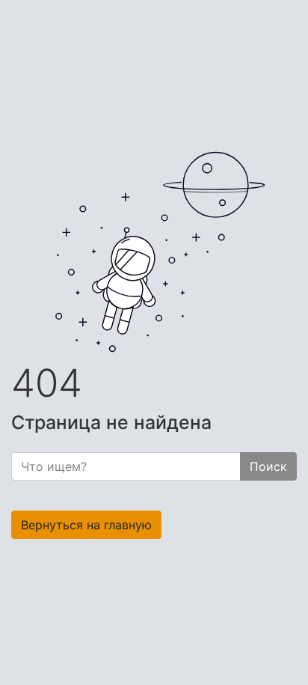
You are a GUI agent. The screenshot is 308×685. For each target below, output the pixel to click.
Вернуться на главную (86, 524)
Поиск (268, 466)
